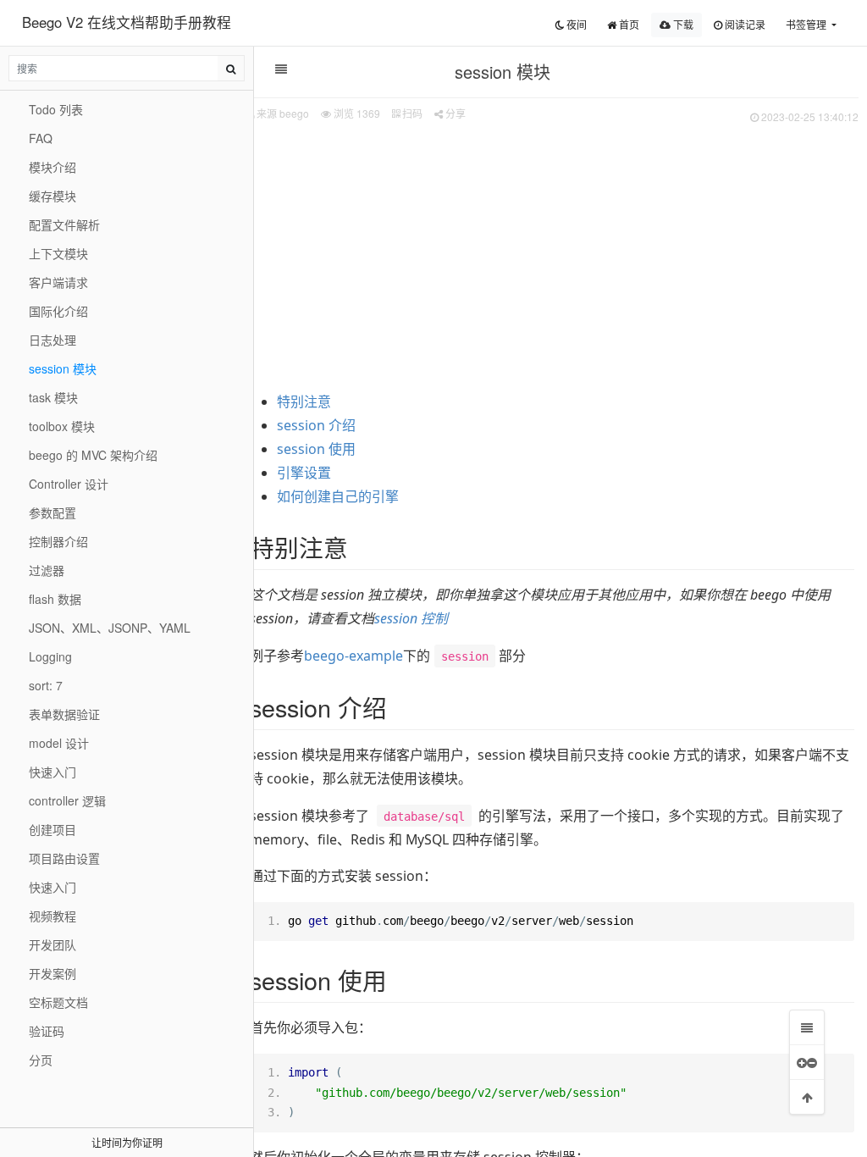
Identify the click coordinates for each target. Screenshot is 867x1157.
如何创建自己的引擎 (338, 496)
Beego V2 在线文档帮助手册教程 (126, 22)
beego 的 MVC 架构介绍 (93, 454)
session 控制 (411, 618)
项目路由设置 (64, 858)
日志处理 (52, 339)
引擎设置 (304, 472)
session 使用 (316, 449)
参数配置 (52, 512)
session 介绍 (316, 425)
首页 (627, 24)
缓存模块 (52, 195)
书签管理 (807, 24)
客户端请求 (58, 282)
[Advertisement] (552, 255)
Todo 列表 (56, 109)
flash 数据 (55, 598)
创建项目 (52, 829)
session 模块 (63, 368)
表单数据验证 (64, 714)
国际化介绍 (58, 310)
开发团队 (52, 944)
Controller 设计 (68, 483)
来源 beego (283, 113)
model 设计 (59, 742)
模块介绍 (52, 166)
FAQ (40, 138)
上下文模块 (58, 253)
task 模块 (53, 397)
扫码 (411, 113)
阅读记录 (743, 24)
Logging (50, 656)
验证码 (46, 1030)
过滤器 (46, 570)
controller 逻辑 (67, 800)
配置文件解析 (64, 224)
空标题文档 (58, 1002)
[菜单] (807, 1027)
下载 (682, 24)
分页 (40, 1059)
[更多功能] (807, 1062)
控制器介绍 (58, 541)
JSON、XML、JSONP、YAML (110, 627)
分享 (454, 113)
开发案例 (52, 973)
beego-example (353, 655)
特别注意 (304, 401)
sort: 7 (46, 685)
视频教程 (52, 915)
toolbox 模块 (62, 426)
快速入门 (52, 771)
